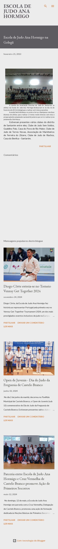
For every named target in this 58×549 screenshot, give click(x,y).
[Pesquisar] (45, 5)
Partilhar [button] (45, 146)
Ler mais (8, 326)
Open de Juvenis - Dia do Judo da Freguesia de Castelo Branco (27, 382)
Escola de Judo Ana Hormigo (17, 11)
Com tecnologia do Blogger (30, 540)
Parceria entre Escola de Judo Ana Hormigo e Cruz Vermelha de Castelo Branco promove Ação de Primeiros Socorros (27, 481)
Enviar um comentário (31, 322)
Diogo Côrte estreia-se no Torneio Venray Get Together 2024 (27, 288)
